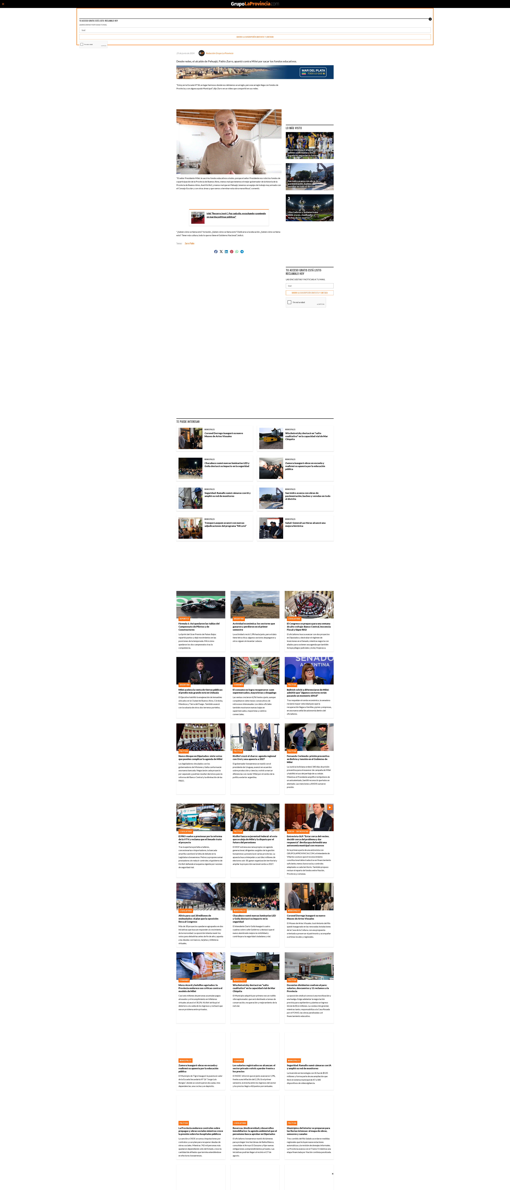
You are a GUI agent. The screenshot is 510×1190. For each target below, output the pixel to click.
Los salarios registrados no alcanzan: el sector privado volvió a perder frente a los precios (254, 1068)
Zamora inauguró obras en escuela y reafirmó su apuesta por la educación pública (305, 466)
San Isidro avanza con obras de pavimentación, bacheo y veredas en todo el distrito (307, 496)
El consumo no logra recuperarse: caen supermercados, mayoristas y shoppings (254, 691)
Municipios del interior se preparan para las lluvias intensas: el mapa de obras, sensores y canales (308, 1131)
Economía (238, 684)
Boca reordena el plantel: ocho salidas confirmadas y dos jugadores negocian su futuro (303, 153)
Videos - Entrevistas (298, 831)
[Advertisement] (230, 98)
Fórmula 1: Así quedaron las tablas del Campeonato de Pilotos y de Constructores (199, 626)
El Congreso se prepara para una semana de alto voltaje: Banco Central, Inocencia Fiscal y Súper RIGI (309, 626)
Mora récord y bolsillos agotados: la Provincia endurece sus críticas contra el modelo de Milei (200, 988)
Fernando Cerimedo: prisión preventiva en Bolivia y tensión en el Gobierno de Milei (308, 759)
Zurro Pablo (189, 243)
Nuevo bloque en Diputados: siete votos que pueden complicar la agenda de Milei (200, 757)
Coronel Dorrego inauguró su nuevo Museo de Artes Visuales (224, 435)
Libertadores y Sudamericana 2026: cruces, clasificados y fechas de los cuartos (303, 215)
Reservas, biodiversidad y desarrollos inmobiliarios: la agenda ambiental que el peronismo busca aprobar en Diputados (255, 1131)
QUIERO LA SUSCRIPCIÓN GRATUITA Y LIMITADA (310, 292)
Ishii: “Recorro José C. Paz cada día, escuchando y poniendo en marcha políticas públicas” (236, 215)
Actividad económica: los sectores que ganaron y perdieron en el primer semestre (254, 626)
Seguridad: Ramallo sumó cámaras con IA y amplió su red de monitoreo (228, 494)
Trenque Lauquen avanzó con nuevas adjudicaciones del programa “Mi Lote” (225, 524)
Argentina (239, 618)
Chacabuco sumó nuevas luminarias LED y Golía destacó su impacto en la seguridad (227, 465)
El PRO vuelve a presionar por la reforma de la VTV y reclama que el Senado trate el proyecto (200, 839)
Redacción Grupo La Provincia (219, 53)
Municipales (210, 429)
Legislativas (294, 618)
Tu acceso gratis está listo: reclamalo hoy (304, 272)
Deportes (184, 618)
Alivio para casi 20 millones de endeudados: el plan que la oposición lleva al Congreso (198, 918)
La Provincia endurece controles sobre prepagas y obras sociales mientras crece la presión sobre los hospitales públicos (200, 1131)
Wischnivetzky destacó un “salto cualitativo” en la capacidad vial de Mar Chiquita (306, 436)
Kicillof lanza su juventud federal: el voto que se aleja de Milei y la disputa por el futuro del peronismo (255, 839)
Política (292, 684)
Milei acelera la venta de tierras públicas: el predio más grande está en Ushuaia (200, 691)
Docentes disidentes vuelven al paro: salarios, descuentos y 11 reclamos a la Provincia (308, 988)
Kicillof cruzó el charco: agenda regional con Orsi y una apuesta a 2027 (254, 757)
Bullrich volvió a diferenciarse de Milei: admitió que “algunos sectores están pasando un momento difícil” (308, 692)
